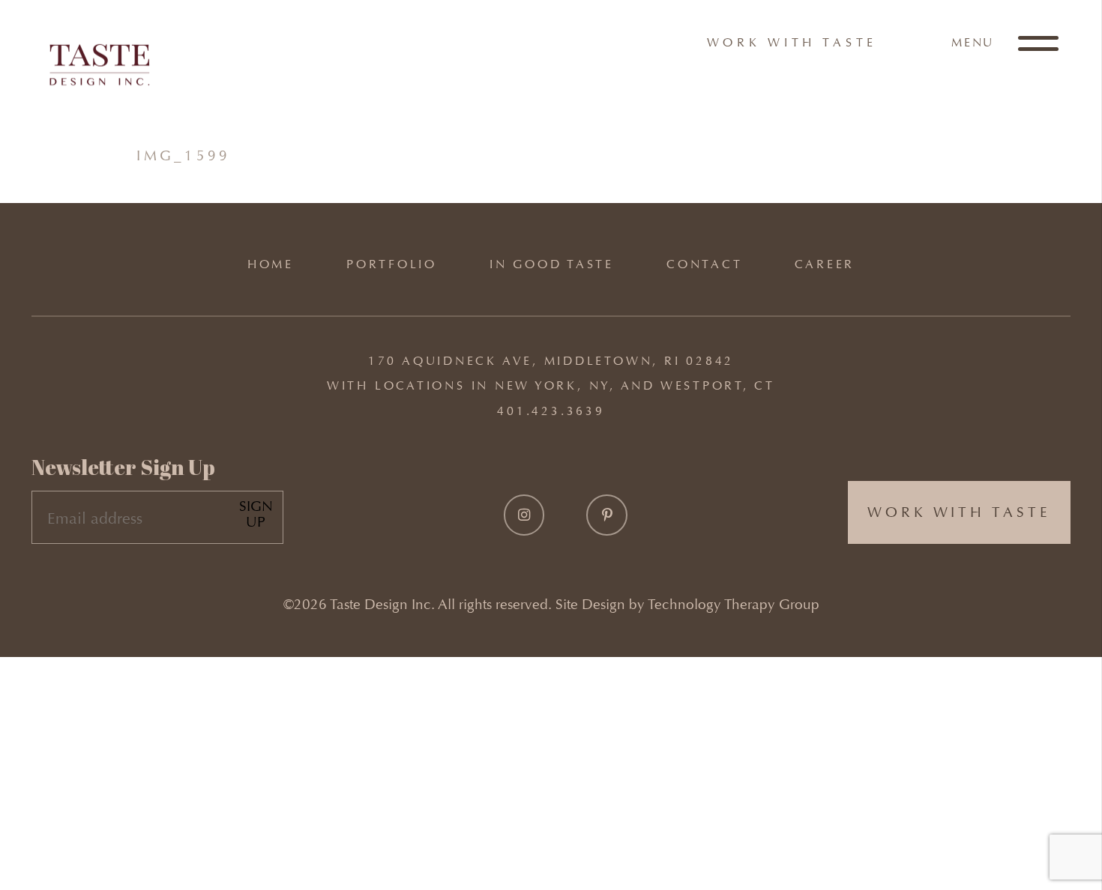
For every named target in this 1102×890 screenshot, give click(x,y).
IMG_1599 (183, 155)
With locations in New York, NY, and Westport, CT (551, 385)
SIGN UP (256, 514)
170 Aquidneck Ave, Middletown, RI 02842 (551, 361)
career (825, 264)
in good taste (552, 264)
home (270, 264)
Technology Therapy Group (733, 604)
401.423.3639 (550, 411)
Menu (975, 42)
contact (704, 264)
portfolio (391, 264)
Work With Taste (792, 42)
